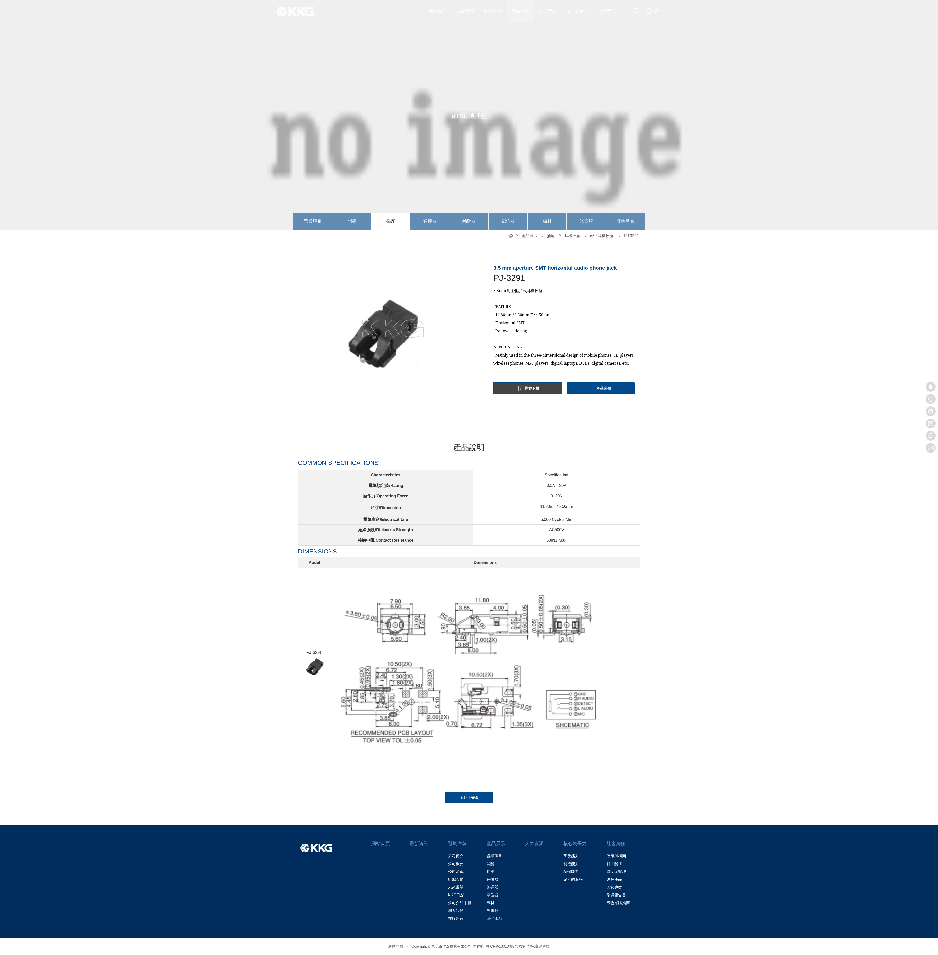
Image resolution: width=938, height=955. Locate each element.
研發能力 (571, 856)
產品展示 (520, 11)
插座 (390, 221)
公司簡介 (456, 856)
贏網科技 (542, 946)
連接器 (430, 221)
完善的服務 (573, 879)
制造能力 (571, 864)
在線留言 (456, 918)
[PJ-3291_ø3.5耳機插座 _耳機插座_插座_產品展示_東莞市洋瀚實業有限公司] (298, 11)
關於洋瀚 (493, 11)
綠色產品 (614, 879)
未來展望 (456, 887)
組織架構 (456, 879)
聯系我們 (456, 911)
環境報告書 (616, 895)
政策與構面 (616, 856)
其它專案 (614, 887)
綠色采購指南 (618, 903)
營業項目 (312, 221)
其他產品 (625, 221)
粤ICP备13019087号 (502, 946)
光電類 (586, 221)
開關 (351, 221)
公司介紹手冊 (459, 903)
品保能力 (571, 871)
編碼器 (469, 221)
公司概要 (456, 864)
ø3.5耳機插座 (601, 236)
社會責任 (607, 11)
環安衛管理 (616, 871)
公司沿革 (456, 871)
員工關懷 (614, 864)
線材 (547, 221)
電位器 (508, 221)
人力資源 (547, 11)
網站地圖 (395, 946)
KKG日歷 (456, 895)
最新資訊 (465, 11)
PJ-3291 (631, 236)
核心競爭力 (577, 11)
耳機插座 (572, 236)
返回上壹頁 (469, 797)
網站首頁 (438, 11)
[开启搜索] (636, 11)
